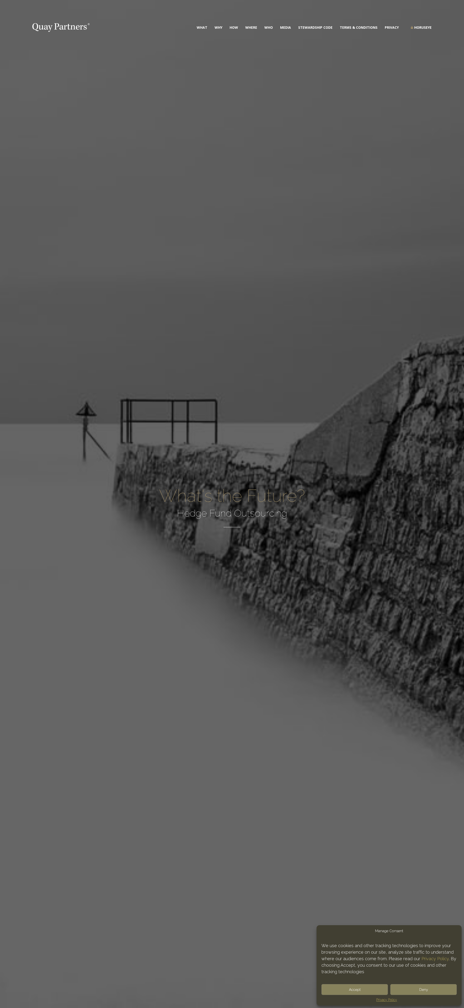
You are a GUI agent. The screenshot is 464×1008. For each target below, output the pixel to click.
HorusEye (423, 27)
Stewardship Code (315, 27)
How (234, 27)
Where (251, 27)
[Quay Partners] (61, 27)
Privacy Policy (435, 958)
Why (218, 27)
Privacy (392, 27)
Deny (423, 989)
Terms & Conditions (358, 27)
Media (285, 27)
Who (268, 27)
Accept (355, 989)
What (202, 27)
